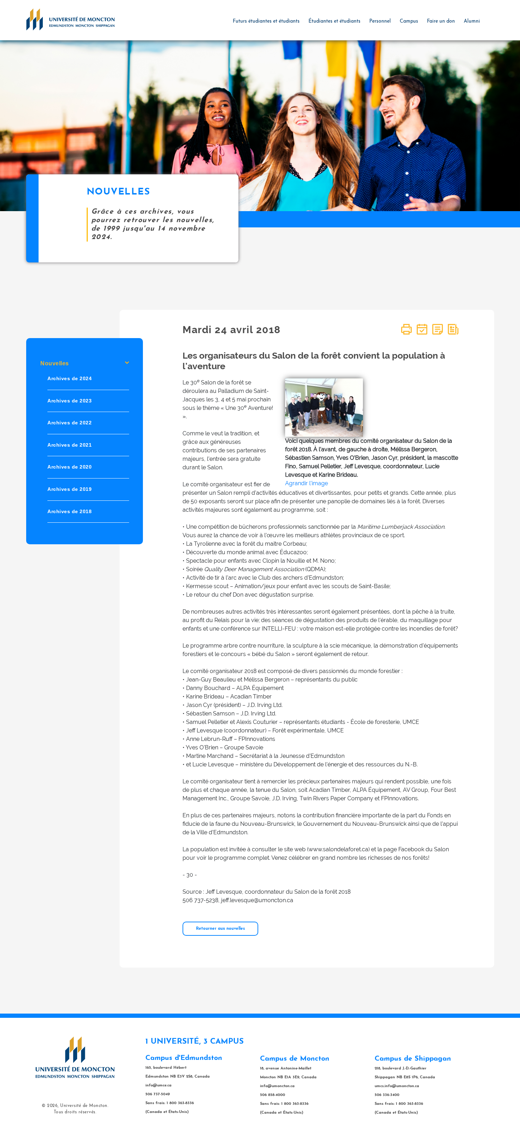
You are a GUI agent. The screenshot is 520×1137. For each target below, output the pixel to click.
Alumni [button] (472, 21)
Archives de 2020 (69, 467)
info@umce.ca (158, 1085)
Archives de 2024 (69, 378)
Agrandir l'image (306, 483)
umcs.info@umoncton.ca (397, 1086)
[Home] (70, 19)
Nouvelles (54, 363)
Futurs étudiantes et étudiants (266, 21)
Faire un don (441, 21)
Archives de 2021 (69, 445)
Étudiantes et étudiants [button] (334, 21)
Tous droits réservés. (75, 1112)
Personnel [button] (380, 21)
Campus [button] (409, 21)
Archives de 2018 (69, 511)
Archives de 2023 (69, 401)
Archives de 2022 (69, 423)
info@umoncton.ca (277, 1086)
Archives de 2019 (69, 489)
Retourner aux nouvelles (220, 929)
